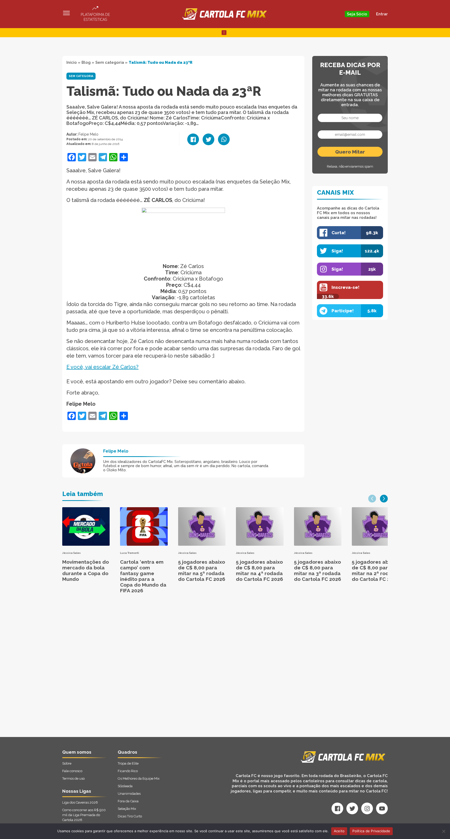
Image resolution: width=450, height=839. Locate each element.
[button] (372, 499)
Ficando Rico (128, 771)
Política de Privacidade (371, 831)
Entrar (382, 14)
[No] (443, 831)
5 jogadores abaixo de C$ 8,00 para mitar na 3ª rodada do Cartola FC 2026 (317, 570)
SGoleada (125, 786)
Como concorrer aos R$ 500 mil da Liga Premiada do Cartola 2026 (84, 815)
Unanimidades (129, 794)
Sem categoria (109, 62)
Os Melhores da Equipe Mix (139, 778)
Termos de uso (73, 778)
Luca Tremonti (129, 552)
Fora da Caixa (128, 801)
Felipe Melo (88, 134)
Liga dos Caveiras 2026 (80, 802)
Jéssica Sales (71, 552)
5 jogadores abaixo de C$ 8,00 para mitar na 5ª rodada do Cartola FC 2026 (201, 570)
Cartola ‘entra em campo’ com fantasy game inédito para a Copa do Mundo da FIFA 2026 (143, 576)
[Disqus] (169, 671)
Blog (86, 62)
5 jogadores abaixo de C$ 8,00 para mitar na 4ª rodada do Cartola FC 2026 (259, 570)
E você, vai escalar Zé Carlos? (102, 367)
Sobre (66, 763)
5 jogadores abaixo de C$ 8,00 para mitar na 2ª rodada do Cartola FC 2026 (375, 570)
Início (71, 62)
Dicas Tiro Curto (130, 816)
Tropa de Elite (128, 763)
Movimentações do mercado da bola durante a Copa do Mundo (85, 570)
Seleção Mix (127, 809)
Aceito (339, 831)
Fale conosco (72, 771)
